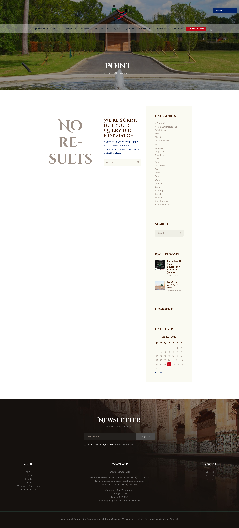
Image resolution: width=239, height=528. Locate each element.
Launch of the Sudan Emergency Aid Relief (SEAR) (175, 267)
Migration (160, 151)
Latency (159, 148)
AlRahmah (160, 123)
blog (157, 133)
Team (157, 187)
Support (159, 183)
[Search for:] (169, 233)
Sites (157, 172)
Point (157, 162)
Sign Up (146, 436)
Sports (158, 176)
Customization (162, 140)
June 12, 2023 (172, 275)
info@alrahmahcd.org (119, 471)
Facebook (210, 471)
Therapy (159, 190)
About (28, 471)
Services (28, 475)
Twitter (210, 479)
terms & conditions (124, 444)
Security (159, 169)
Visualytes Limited (168, 519)
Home (107, 73)
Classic (158, 137)
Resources (160, 165)
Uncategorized (162, 201)
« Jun (159, 372)
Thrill (158, 194)
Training (159, 197)
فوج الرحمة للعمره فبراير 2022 (173, 284)
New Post (159, 155)
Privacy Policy (28, 489)
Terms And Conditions (28, 486)
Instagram (210, 475)
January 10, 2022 (174, 290)
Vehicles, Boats (162, 204)
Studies (158, 179)
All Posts (118, 73)
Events (28, 479)
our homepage (113, 153)
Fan (157, 144)
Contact (28, 482)
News (158, 158)
